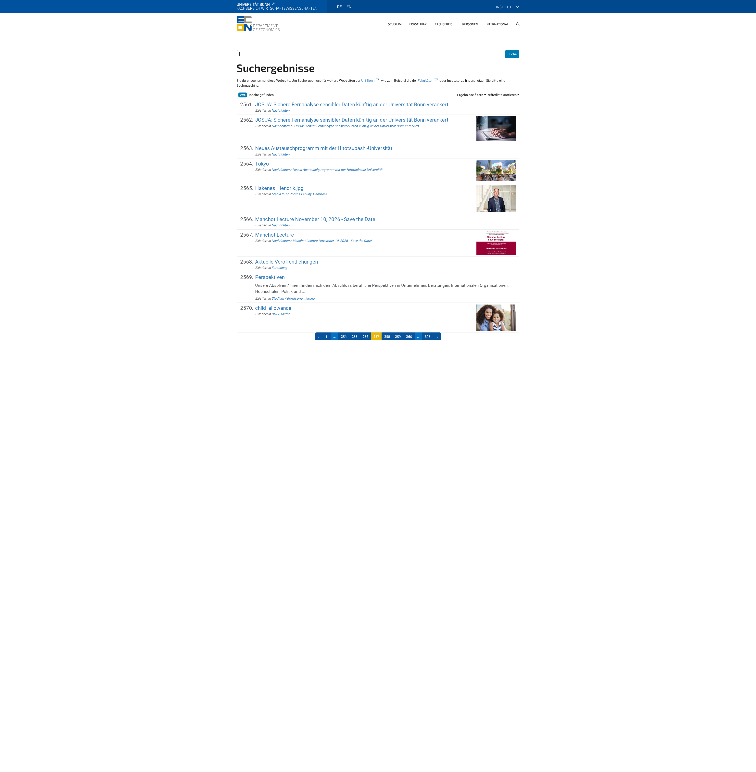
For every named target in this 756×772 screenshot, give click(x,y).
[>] (437, 336)
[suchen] (516, 26)
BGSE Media (280, 314)
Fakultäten (425, 80)
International (497, 24)
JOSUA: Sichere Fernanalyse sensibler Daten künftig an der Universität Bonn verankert (351, 104)
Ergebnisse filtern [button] (470, 95)
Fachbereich (445, 24)
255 (354, 336)
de (339, 6)
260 (409, 336)
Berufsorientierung (301, 298)
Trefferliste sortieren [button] (501, 95)
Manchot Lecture (274, 235)
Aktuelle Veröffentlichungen (286, 262)
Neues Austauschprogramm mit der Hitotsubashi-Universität (323, 148)
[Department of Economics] (258, 23)
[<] (319, 336)
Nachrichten (280, 110)
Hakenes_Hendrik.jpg (279, 188)
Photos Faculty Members (308, 194)
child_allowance (273, 308)
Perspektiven (270, 277)
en (349, 6)
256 (365, 336)
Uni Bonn (367, 80)
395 (427, 336)
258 (387, 336)
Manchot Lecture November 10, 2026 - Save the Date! (316, 219)
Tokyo (262, 164)
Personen (470, 24)
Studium (395, 24)
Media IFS (278, 194)
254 (344, 336)
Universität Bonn (253, 4)
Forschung (418, 24)
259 (398, 336)
